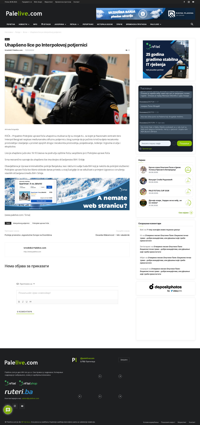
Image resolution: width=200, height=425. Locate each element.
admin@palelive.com (30, 398)
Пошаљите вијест (168, 422)
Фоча (25, 32)
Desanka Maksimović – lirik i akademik (113, 235)
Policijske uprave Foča (41, 223)
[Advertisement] (165, 319)
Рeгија (73, 24)
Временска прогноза (63, 2)
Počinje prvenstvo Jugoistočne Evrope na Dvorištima (28, 235)
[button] (192, 24)
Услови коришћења (151, 422)
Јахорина (59, 24)
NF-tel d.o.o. (26, 422)
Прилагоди (147, 148)
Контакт (76, 2)
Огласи (47, 24)
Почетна (11, 24)
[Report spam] (190, 101)
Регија (17, 32)
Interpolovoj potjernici (21, 223)
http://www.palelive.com (32, 252)
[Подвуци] (27, 301)
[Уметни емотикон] (174, 143)
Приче (119, 24)
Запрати (123, 360)
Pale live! (154, 24)
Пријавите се (27, 2)
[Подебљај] (19, 301)
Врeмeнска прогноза (136, 24)
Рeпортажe (88, 24)
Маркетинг (49, 2)
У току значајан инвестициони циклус (163, 230)
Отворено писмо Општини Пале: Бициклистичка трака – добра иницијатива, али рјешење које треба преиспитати (164, 238)
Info (35, 24)
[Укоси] (23, 301)
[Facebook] (184, 2)
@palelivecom (87, 358)
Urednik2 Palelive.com (14, 50)
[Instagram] (189, 2)
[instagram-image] (79, 375)
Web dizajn (38, 2)
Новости (23, 24)
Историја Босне (105, 24)
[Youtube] (193, 2)
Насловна (9, 32)
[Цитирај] (30, 301)
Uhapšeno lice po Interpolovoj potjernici (46, 45)
